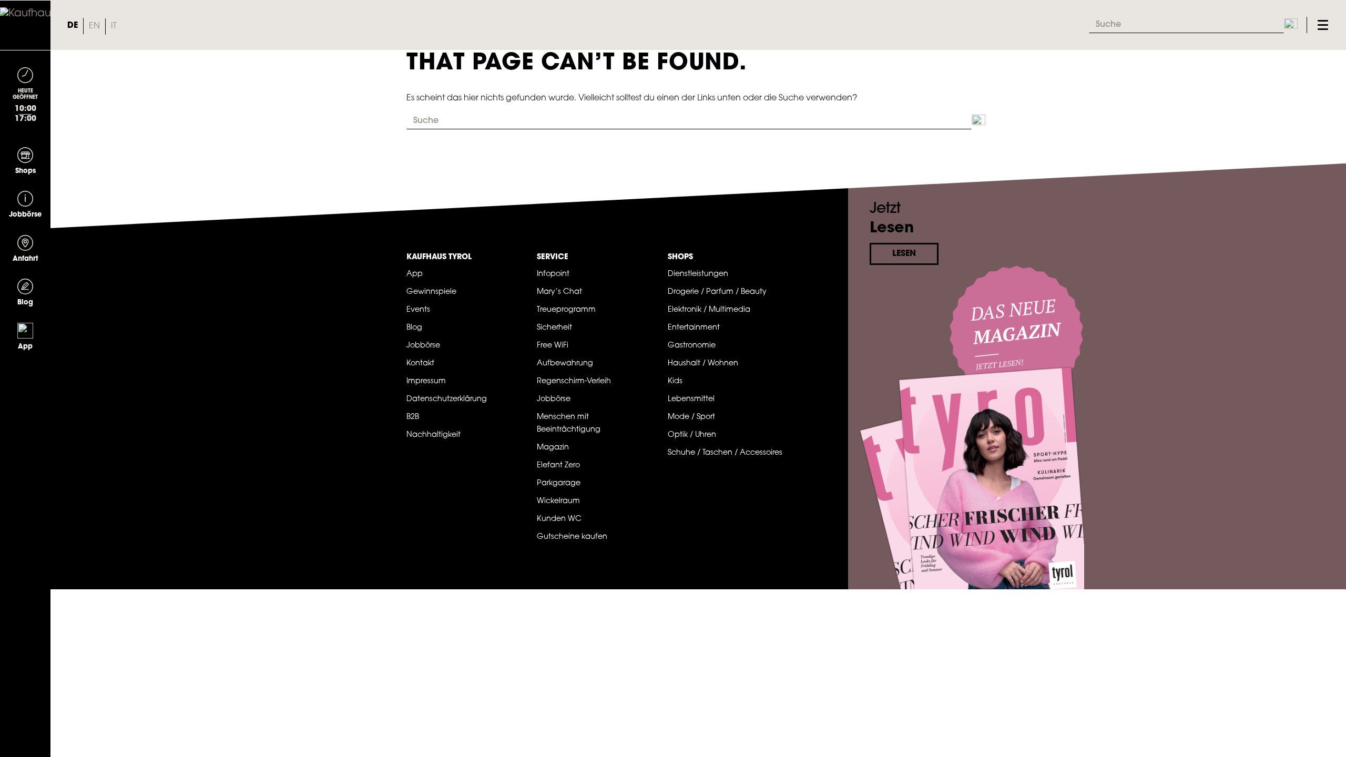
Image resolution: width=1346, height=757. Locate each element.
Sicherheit (554, 328)
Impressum (426, 381)
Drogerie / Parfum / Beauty (717, 292)
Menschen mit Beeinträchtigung (568, 423)
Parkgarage (558, 483)
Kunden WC (559, 519)
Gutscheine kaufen (572, 537)
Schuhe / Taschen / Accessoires (725, 453)
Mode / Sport (691, 417)
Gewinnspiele (431, 292)
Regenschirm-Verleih (574, 381)
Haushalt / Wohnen (703, 363)
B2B (412, 417)
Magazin (553, 448)
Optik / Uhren (692, 435)
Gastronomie (692, 346)
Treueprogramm (566, 310)
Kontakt (420, 363)
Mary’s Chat (559, 292)
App (414, 274)
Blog (414, 328)
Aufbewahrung (565, 363)
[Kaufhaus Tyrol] (25, 25)
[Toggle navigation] (1323, 25)
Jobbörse (423, 346)
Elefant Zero (558, 465)
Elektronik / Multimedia (709, 310)
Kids (675, 381)
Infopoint (553, 274)
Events (418, 310)
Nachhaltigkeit (433, 435)
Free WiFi (552, 346)
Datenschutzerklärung (446, 399)
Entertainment (694, 328)
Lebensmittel (691, 399)
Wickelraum (558, 501)
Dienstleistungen (698, 274)
